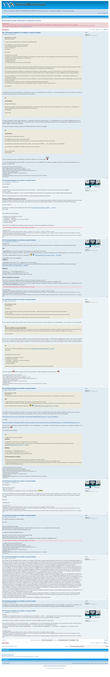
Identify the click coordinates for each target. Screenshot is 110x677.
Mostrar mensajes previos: (36, 640)
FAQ (100, 13)
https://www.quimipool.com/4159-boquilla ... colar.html (15, 265)
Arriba (107, 177)
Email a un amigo (104, 10)
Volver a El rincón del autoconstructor (10, 646)
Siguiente (105, 640)
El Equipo (74, 663)
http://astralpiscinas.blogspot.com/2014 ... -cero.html (43, 207)
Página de (98, 29)
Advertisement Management (58, 668)
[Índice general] (24, 5)
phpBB (49, 665)
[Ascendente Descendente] (74, 640)
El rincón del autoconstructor (42, 10)
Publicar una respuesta (4, 30)
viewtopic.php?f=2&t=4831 (26, 26)
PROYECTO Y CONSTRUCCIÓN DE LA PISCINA (26, 10)
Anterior (4, 640)
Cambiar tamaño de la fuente (106, 10)
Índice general (12, 10)
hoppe (6, 34)
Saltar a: (66, 646)
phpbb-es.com (63, 666)
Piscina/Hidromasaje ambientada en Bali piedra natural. (21, 21)
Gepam (6, 558)
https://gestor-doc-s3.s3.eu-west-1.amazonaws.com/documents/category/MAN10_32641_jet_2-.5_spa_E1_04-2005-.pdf (30, 416)
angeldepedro (7, 181)
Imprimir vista (102, 10)
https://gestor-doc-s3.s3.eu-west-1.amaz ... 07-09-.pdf (48, 255)
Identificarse (105, 13)
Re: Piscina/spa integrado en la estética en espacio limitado (21, 32)
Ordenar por (55, 640)
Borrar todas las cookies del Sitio (83, 663)
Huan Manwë (56, 666)
